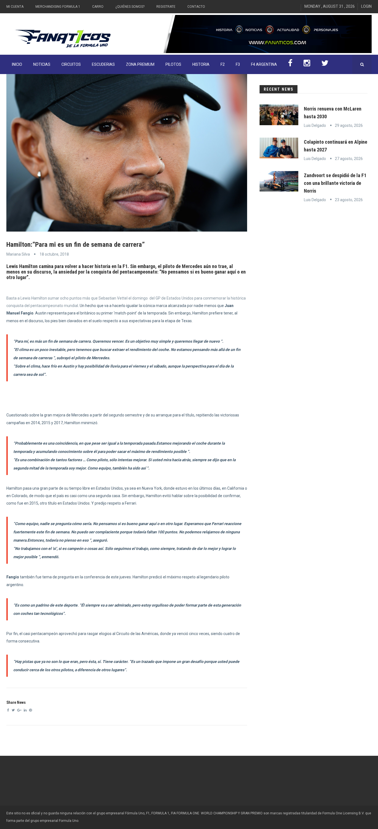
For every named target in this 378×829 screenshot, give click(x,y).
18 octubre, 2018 (54, 254)
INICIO (17, 64)
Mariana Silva (18, 254)
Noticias (41, 64)
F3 (238, 64)
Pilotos (173, 64)
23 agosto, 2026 (349, 200)
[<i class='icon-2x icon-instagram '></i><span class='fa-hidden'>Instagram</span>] (307, 64)
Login (366, 6)
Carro (97, 7)
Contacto (196, 7)
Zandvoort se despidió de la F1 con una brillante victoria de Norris (335, 183)
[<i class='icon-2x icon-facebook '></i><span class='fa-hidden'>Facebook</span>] (290, 64)
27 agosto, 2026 (349, 158)
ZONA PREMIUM (140, 64)
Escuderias (103, 64)
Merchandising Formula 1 (57, 7)
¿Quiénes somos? (129, 7)
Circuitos (71, 64)
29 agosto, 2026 (349, 125)
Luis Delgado (315, 125)
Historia (200, 64)
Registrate (165, 7)
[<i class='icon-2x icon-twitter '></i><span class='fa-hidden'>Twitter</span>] (325, 64)
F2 (223, 64)
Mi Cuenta (15, 7)
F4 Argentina (264, 64)
